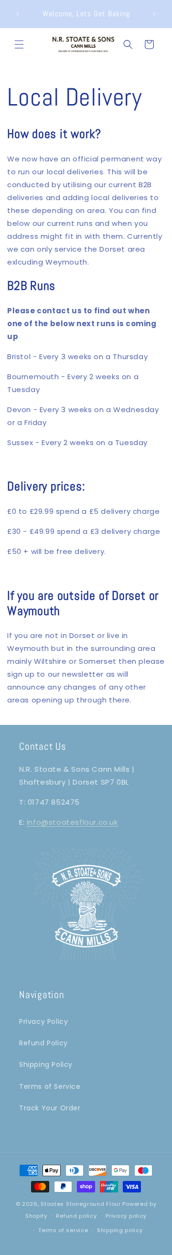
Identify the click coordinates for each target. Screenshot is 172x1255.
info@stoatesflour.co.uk (72, 822)
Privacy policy (126, 1216)
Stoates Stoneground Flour (81, 1204)
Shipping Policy (46, 1064)
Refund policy (76, 1216)
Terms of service (63, 1230)
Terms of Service (50, 1086)
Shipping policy (120, 1230)
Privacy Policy (43, 1021)
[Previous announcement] (17, 13)
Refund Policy (43, 1043)
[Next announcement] (154, 13)
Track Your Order (50, 1108)
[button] (19, 44)
